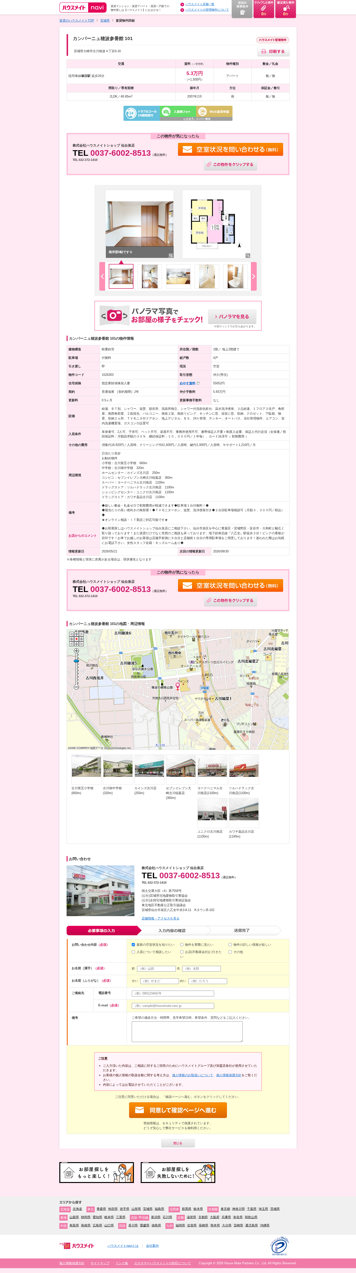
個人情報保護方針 (228, 1075)
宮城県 (105, 20)
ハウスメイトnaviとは (123, 1246)
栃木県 (198, 1209)
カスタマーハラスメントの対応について (162, 1263)
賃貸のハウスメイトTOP (76, 20)
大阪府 (214, 1217)
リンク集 (122, 1263)
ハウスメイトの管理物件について (207, 9)
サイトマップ (100, 1263)
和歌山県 (251, 1217)
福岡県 (180, 1225)
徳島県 (156, 1225)
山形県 (136, 1209)
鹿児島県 (251, 1225)
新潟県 (156, 1217)
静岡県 (86, 1217)
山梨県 (74, 1217)
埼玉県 (263, 1209)
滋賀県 (191, 1217)
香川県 (133, 1225)
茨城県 (275, 1209)
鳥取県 (74, 1225)
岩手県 (124, 1209)
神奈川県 (238, 1209)
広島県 (97, 1225)
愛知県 (97, 1217)
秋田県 (113, 1209)
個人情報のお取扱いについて (192, 1075)
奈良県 (238, 1217)
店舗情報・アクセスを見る (160, 918)
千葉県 (251, 1209)
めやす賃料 (187, 383)
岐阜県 (109, 1217)
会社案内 (152, 1246)
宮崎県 (238, 1225)
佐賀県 (192, 1225)
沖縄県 (265, 1225)
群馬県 (186, 1209)
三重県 (120, 1217)
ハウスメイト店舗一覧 (199, 4)
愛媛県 (144, 1225)
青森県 (101, 1209)
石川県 (167, 1217)
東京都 (225, 1209)
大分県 (227, 1225)
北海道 (77, 1209)
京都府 (203, 1217)
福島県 (159, 1209)
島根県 (86, 1225)
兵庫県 (226, 1217)
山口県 (109, 1225)
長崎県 (203, 1225)
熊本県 (215, 1225)
